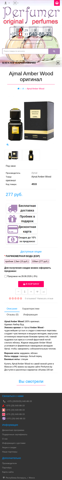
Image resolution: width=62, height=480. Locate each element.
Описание (12, 308)
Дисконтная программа (13, 430)
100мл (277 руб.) (40, 261)
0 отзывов (30, 298)
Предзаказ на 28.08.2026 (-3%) (22, 276)
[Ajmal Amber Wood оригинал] (7, 144)
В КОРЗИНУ (32, 284)
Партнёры (7, 467)
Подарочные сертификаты (14, 434)
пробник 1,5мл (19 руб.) (17, 261)
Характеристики (30, 308)
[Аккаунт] (6, 3)
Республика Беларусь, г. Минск (20, 478)
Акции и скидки (9, 447)
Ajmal (34, 173)
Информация (30, 314)
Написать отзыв (45, 298)
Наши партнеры (9, 452)
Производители (9, 463)
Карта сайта (8, 472)
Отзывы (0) (12, 314)
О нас (5, 439)
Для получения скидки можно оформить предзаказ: (27, 269)
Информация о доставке (14, 443)
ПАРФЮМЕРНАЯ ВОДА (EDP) (23, 256)
